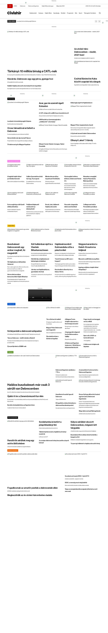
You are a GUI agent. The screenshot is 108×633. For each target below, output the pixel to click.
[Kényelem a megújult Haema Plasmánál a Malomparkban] (92, 169)
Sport (80, 13)
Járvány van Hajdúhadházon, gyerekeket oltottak (40, 271)
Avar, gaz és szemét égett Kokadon (51, 104)
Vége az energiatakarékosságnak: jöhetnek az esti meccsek (81, 490)
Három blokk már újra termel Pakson (19, 138)
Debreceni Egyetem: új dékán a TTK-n (65, 371)
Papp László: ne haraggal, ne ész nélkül (92, 320)
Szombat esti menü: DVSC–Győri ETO (77, 476)
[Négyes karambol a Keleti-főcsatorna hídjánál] (90, 235)
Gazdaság (56, 13)
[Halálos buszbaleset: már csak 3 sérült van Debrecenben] (30, 368)
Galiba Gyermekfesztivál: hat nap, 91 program (34, 177)
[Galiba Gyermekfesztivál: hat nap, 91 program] (35, 169)
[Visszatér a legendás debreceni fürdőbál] (73, 197)
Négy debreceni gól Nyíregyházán (89, 411)
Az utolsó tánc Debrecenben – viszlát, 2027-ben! (85, 52)
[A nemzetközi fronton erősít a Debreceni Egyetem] (90, 361)
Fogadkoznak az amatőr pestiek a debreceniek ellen (32, 488)
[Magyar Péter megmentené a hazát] (86, 113)
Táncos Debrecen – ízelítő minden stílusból (21, 338)
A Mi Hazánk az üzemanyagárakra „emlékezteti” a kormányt (50, 121)
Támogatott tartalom (90, 13)
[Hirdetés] (54, 2)
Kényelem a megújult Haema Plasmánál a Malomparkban (89, 179)
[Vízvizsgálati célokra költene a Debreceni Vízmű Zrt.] (73, 169)
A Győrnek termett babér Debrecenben (83, 133)
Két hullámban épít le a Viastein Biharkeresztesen (42, 247)
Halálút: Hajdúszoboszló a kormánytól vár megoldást (24, 86)
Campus (40, 13)
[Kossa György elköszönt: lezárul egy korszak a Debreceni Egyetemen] (90, 385)
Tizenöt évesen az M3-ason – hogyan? (64, 260)
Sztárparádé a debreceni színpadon (24, 331)
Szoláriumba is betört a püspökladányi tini (50, 423)
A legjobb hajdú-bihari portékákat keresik (14, 177)
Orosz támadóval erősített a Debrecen (21, 129)
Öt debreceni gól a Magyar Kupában (18, 144)
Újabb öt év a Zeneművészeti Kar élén (25, 396)
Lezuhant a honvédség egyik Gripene (26, 21)
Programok (70, 13)
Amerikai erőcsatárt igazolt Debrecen (64, 395)
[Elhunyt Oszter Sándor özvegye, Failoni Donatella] (54, 132)
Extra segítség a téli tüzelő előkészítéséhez (16, 205)
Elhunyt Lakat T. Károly (82, 140)
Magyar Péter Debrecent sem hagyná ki (54, 329)
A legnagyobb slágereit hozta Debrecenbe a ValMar (72, 334)
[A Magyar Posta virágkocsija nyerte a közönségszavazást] (73, 312)
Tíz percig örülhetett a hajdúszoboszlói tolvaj (85, 443)
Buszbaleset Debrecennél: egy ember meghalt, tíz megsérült (16, 248)
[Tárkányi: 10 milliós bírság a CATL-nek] (40, 49)
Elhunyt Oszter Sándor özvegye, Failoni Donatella (51, 145)
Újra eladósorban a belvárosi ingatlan (52, 337)
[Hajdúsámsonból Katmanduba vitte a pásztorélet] (66, 235)
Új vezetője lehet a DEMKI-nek (16, 346)
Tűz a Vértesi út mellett (53, 319)
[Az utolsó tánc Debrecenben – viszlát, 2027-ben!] (87, 38)
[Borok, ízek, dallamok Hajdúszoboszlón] (54, 197)
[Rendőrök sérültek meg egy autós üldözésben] (22, 428)
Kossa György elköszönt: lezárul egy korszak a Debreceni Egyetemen (89, 397)
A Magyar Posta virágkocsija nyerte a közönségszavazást (71, 321)
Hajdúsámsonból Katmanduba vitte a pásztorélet (64, 247)
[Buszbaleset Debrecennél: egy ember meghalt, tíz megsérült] (18, 235)
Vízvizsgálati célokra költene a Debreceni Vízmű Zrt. (72, 179)
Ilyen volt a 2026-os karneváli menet (90, 337)
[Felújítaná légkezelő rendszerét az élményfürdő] (35, 197)
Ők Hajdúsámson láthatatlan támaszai (16, 263)
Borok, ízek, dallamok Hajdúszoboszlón (52, 205)
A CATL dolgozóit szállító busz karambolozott (54, 113)
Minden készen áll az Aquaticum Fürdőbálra (52, 177)
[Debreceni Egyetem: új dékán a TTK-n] (66, 361)
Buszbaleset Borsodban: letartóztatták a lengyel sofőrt (84, 436)
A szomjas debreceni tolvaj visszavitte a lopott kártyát (54, 441)
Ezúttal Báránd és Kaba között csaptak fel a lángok (87, 80)
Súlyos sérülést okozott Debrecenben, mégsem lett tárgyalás (84, 425)
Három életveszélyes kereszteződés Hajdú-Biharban (17, 275)
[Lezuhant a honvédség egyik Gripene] (22, 110)
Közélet (63, 13)
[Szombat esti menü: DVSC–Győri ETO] (83, 463)
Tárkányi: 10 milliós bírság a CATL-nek (32, 71)
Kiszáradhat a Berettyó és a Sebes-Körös (64, 271)
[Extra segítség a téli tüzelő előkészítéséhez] (16, 197)
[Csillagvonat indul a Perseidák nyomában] (92, 197)
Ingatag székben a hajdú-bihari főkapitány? (88, 268)
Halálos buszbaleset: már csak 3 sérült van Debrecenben (28, 386)
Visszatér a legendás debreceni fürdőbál (71, 205)
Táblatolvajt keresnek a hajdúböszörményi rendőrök (52, 433)
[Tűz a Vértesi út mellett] (54, 312)
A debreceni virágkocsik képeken (91, 345)
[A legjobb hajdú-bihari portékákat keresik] (16, 169)
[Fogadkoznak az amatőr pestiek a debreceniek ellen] (35, 469)
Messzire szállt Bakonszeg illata (89, 259)
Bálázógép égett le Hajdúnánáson (81, 103)
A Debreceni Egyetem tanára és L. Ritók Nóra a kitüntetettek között (72, 345)
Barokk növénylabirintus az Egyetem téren (21, 405)
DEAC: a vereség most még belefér (76, 482)
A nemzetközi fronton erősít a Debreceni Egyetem (88, 371)
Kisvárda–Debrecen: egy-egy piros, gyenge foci (30, 79)
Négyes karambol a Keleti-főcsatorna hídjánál (88, 247)
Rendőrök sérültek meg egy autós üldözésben (20, 442)
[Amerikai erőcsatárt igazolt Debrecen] (66, 385)
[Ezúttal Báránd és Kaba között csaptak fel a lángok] (87, 68)
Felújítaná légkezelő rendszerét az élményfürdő (32, 207)
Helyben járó (33, 13)
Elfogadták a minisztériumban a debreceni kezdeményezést (66, 404)
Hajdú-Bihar (48, 13)
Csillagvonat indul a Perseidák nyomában (90, 205)
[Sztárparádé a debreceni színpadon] (26, 317)
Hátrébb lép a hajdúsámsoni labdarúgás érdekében (40, 260)
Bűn (76, 13)
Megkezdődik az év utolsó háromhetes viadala (29, 495)
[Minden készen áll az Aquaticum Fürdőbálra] (54, 169)
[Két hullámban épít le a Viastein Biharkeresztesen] (42, 235)
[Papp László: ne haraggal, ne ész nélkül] (92, 312)
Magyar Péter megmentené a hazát (82, 125)
